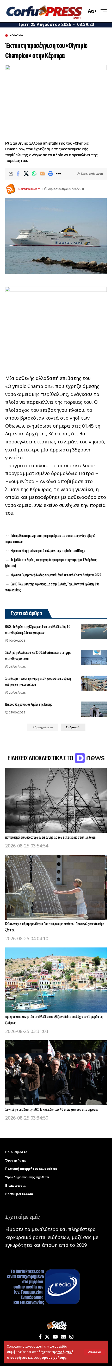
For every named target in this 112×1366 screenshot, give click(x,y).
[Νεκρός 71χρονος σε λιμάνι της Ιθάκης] (94, 709)
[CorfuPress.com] (43, 11)
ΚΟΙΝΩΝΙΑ (16, 35)
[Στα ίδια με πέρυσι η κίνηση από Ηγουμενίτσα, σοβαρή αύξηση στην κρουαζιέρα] (94, 683)
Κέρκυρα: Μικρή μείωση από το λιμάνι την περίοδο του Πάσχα (48, 550)
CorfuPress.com (29, 189)
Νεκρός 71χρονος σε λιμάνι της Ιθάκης (28, 704)
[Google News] (63, 1337)
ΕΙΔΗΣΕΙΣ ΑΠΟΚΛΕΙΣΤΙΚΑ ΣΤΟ (41, 758)
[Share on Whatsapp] (34, 173)
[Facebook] (40, 1337)
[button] (94, 1352)
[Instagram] (71, 1337)
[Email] (42, 173)
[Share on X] (26, 173)
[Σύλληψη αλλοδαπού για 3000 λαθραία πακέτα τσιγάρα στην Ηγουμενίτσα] (94, 657)
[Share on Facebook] (18, 173)
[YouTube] (55, 1337)
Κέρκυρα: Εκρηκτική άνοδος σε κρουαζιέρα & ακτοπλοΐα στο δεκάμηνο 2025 (56, 575)
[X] (47, 1337)
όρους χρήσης (54, 1357)
